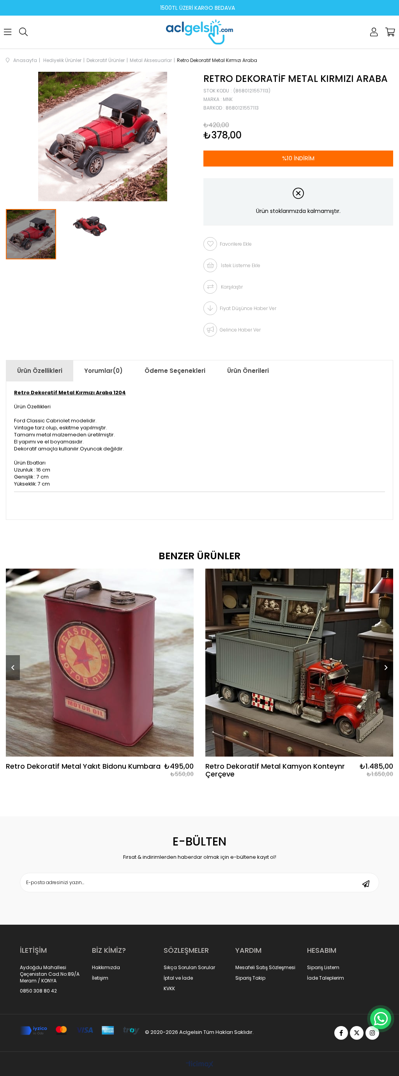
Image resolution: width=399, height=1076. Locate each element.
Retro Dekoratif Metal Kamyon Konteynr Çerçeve (275, 770)
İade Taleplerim (325, 978)
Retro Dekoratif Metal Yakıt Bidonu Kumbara (83, 766)
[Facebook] (341, 1033)
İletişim (100, 978)
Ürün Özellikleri (39, 371)
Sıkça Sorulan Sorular (189, 967)
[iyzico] (79, 1030)
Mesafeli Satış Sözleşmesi (265, 967)
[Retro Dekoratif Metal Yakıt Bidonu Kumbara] (100, 663)
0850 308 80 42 (38, 991)
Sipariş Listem (323, 967)
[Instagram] (372, 1033)
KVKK (169, 989)
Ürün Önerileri (248, 371)
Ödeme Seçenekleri (175, 371)
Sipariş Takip (250, 978)
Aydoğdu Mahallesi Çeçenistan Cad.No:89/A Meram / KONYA (49, 974)
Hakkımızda (106, 967)
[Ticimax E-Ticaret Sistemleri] (200, 1065)
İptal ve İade (178, 978)
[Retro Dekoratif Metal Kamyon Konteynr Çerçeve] (299, 663)
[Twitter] (357, 1033)
